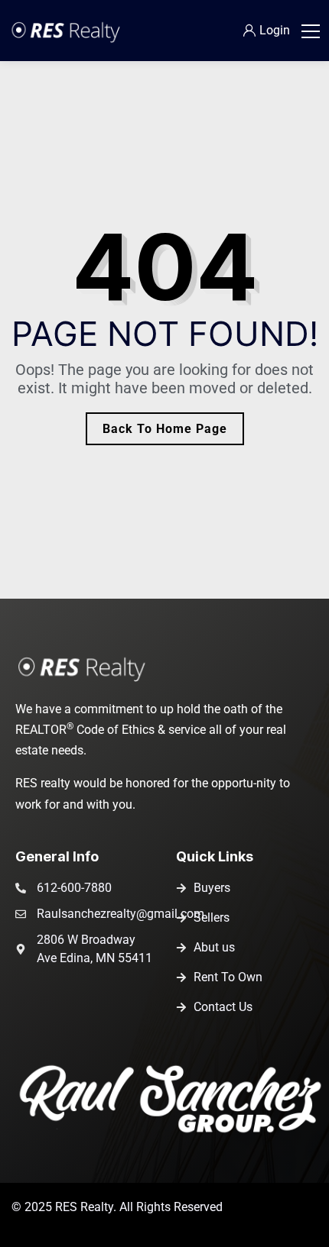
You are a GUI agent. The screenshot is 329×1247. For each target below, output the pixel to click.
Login (274, 30)
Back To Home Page (165, 429)
